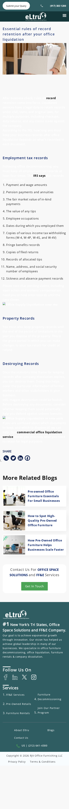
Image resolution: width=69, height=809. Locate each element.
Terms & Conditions (43, 761)
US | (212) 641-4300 (34, 745)
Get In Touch (34, 586)
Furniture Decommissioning (49, 697)
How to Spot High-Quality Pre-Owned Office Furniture (42, 520)
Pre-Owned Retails (18, 704)
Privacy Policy (17, 761)
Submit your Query (16, 5)
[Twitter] (13, 458)
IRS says (39, 176)
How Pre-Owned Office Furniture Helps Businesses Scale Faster (46, 545)
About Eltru (21, 730)
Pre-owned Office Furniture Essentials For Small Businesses (44, 496)
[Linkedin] (20, 458)
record (51, 98)
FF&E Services (15, 694)
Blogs (50, 730)
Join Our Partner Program (49, 710)
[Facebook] (27, 458)
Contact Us (21, 737)
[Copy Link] (6, 458)
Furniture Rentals (18, 713)
